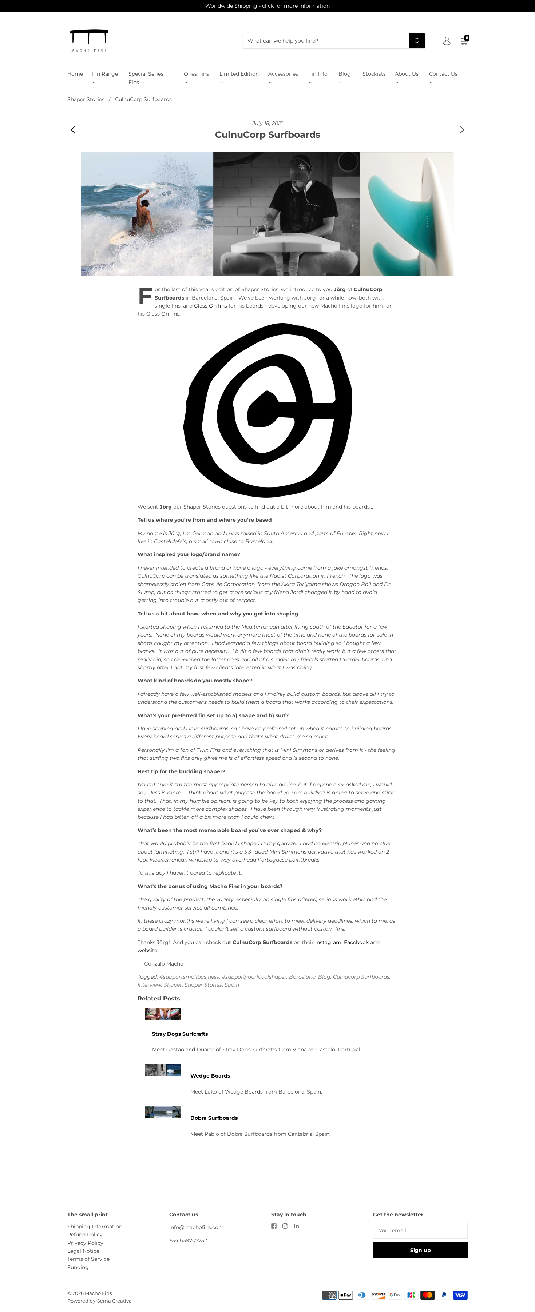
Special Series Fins (145, 78)
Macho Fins (98, 1293)
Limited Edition (239, 74)
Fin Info (318, 74)
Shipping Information (94, 1226)
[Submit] (417, 40)
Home (75, 74)
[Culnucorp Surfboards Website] (267, 410)
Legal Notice (83, 1251)
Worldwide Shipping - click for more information (267, 6)
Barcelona (302, 977)
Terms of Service (88, 1259)
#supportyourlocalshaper (254, 977)
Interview (149, 985)
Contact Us (443, 74)
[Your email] (420, 1231)
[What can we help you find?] (334, 40)
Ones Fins (196, 74)
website (147, 950)
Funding (78, 1267)
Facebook (357, 942)
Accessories (283, 74)
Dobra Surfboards (214, 1118)
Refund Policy (85, 1234)
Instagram (328, 942)
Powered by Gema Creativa (99, 1301)
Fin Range (105, 74)
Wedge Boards (210, 1075)
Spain (232, 985)
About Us (407, 74)
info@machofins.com (196, 1227)
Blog (344, 74)
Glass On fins (211, 305)
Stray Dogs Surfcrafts (180, 1034)
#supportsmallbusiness (189, 977)
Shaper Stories (85, 99)
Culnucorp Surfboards (361, 977)
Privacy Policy (85, 1243)
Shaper (173, 985)
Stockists (374, 74)
